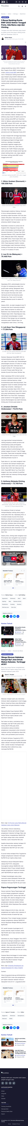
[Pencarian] (19, 6)
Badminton (23, 13)
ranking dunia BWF (10, 72)
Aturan (9, 1124)
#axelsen (19, 604)
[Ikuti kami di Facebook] (16, 2)
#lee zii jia (13, 607)
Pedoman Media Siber (6, 1111)
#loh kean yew (5, 607)
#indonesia (12, 598)
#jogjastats (4, 1015)
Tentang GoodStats (6, 1106)
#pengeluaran (21, 1015)
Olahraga (15, 13)
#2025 (10, 1018)
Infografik (3, 1093)
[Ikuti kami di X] (19, 2)
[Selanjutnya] (24, 571)
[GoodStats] (5, 6)
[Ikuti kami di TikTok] (26, 2)
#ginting (4, 601)
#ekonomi (4, 1018)
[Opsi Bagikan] (25, 42)
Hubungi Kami (4, 1109)
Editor (22, 1012)
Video (2, 1096)
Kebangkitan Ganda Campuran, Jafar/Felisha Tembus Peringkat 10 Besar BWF (20, 630)
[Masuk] (22, 6)
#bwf (19, 598)
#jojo (10, 601)
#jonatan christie (17, 601)
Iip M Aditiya (22, 595)
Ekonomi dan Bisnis (18, 651)
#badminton (5, 604)
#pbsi (24, 598)
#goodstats (5, 598)
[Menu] (25, 6)
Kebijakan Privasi (16, 1124)
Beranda (3, 13)
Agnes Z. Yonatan (10, 1012)
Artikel (9, 13)
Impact (3, 1114)
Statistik (3, 1098)
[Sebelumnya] (22, 571)
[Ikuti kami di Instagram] (22, 2)
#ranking (12, 604)
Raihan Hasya (9, 595)
